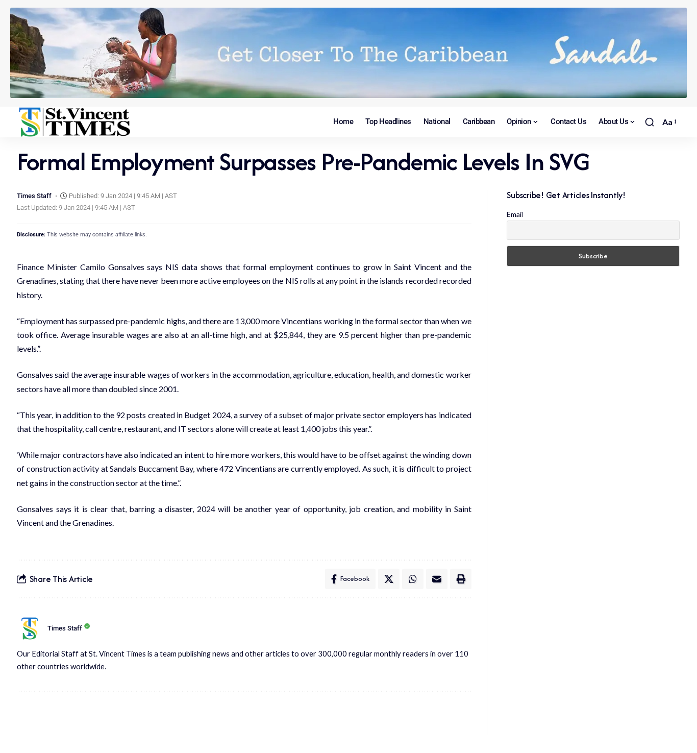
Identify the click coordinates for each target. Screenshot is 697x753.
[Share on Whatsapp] (413, 579)
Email (515, 214)
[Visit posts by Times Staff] (29, 628)
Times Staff (34, 196)
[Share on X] (389, 579)
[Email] (436, 579)
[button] (649, 122)
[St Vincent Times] (75, 122)
